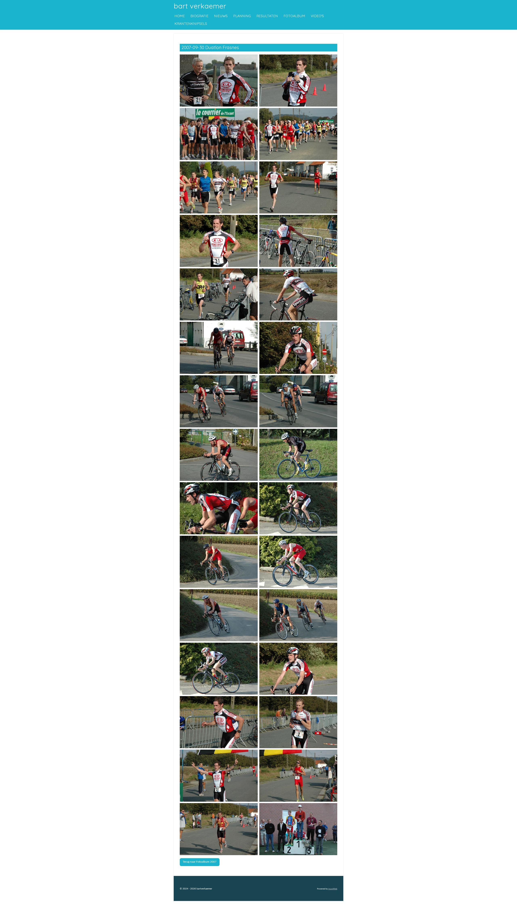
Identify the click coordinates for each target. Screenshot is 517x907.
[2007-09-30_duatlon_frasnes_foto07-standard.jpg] (219, 241)
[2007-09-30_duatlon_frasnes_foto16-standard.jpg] (298, 455)
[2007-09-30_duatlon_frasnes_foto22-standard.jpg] (298, 615)
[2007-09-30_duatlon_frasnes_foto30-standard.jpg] (298, 829)
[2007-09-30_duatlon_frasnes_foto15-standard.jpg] (219, 455)
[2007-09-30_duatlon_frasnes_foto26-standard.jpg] (298, 722)
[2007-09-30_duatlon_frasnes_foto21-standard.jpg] (219, 615)
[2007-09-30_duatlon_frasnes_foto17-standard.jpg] (219, 508)
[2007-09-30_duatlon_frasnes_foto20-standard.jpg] (298, 562)
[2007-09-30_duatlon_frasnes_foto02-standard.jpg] (298, 80)
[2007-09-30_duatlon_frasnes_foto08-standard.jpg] (298, 241)
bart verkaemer (200, 5)
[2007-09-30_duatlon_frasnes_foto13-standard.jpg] (219, 401)
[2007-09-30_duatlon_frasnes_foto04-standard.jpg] (298, 134)
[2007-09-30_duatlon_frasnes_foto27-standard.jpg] (219, 775)
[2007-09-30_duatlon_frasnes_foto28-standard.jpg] (298, 775)
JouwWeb (332, 889)
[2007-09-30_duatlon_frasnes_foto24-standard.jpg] (298, 669)
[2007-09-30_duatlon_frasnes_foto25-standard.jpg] (219, 722)
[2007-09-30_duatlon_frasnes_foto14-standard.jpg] (298, 401)
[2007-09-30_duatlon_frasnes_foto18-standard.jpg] (298, 508)
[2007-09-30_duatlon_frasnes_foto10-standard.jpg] (298, 294)
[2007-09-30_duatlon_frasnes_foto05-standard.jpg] (219, 187)
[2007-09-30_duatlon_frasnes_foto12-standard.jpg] (298, 348)
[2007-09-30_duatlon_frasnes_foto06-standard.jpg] (298, 187)
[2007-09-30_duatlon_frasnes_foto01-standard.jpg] (219, 80)
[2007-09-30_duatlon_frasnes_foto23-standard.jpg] (219, 669)
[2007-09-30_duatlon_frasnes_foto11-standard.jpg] (219, 348)
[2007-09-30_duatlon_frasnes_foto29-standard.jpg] (219, 829)
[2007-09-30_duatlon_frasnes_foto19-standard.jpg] (219, 562)
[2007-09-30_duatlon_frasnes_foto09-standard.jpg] (219, 294)
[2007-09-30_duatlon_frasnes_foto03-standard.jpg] (219, 134)
